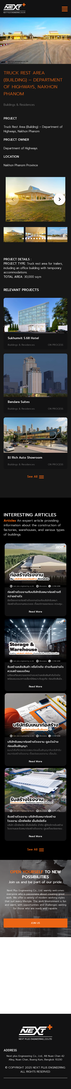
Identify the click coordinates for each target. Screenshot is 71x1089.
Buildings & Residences (21, 345)
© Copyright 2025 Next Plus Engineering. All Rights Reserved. (35, 1070)
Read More (35, 611)
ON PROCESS (55, 345)
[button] (58, 199)
